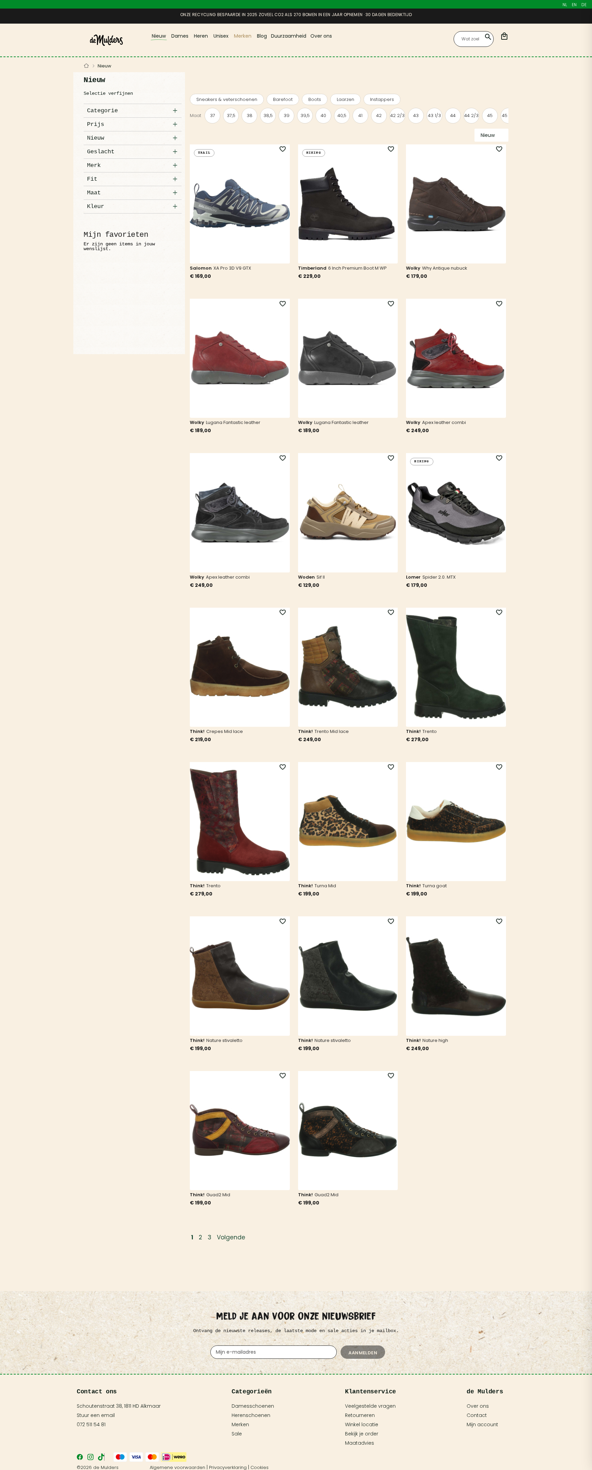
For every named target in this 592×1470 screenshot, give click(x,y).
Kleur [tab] (95, 206)
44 (453, 115)
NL (565, 5)
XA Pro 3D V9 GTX (232, 268)
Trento (429, 731)
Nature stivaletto (224, 1040)
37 (212, 115)
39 (286, 115)
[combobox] (474, 39)
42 (379, 115)
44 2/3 (471, 115)
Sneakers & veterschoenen (226, 99)
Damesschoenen (253, 1406)
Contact (477, 1415)
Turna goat (434, 885)
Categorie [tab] (102, 110)
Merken (240, 1424)
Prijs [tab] (95, 124)
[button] (279, 149)
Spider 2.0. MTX (439, 577)
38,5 (268, 115)
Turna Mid (325, 885)
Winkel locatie (361, 1424)
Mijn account (482, 1424)
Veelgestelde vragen (370, 1406)
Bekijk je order (361, 1433)
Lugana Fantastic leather (233, 422)
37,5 (231, 115)
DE (584, 5)
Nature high (435, 1040)
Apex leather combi (444, 422)
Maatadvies (359, 1443)
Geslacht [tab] (100, 152)
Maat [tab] (94, 193)
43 (416, 115)
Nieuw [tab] (95, 138)
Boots (314, 99)
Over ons (478, 1406)
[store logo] (106, 40)
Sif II (321, 577)
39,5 (305, 115)
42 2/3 (397, 115)
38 (249, 115)
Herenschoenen (251, 1415)
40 (323, 115)
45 (490, 115)
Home (86, 66)
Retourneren (360, 1415)
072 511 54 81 (91, 1424)
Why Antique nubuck (444, 268)
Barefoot (283, 99)
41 (360, 115)
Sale (237, 1433)
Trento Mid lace (331, 731)
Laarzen (345, 99)
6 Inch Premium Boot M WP (357, 268)
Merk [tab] (94, 165)
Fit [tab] (92, 179)
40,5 (341, 115)
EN (574, 5)
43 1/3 (434, 115)
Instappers (382, 99)
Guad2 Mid (218, 1194)
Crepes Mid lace (224, 731)
